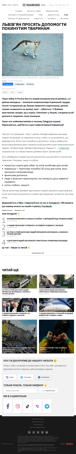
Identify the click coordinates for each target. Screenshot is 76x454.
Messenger (45, 377)
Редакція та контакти (38, 421)
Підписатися (50, 391)
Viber (21, 202)
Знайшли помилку (7, 210)
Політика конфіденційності (38, 427)
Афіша (10, 5)
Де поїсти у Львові (34, 11)
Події (66, 15)
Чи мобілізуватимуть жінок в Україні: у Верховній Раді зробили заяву (40, 219)
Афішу (52, 5)
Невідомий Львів (52, 11)
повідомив (63, 148)
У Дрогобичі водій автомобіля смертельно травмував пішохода (37, 241)
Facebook (47, 206)
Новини (4, 5)
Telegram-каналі (51, 121)
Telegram (27, 377)
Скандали (18, 11)
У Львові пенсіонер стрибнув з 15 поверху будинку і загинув (35, 225)
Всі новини (64, 18)
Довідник (16, 5)
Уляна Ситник (11, 89)
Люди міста (38, 18)
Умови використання (38, 419)
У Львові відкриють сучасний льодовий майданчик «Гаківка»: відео (56, 314)
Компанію (59, 5)
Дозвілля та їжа (53, 15)
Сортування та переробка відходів (20, 15)
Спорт (40, 15)
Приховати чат (38, 253)
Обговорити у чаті (19, 210)
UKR (67, 5)
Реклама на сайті (38, 424)
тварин (66, 102)
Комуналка (52, 18)
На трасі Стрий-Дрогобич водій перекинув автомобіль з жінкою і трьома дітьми (37, 233)
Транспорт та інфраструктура (18, 18)
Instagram (54, 202)
